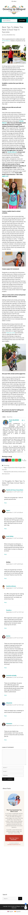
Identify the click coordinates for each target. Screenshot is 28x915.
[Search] (20, 898)
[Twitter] (24, 420)
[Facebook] (22, 420)
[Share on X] (6, 460)
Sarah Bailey (9, 536)
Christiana (9, 723)
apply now (5, 176)
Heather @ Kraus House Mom (14, 490)
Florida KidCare (6, 40)
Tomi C (8, 510)
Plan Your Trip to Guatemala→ (13, 838)
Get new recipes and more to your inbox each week (14, 18)
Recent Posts (9, 416)
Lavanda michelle (11, 675)
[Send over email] (19, 460)
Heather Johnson (11, 586)
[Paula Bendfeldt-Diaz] (5, 425)
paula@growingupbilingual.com (14, 844)
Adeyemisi (9, 703)
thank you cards (10, 332)
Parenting (6, 465)
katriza (8, 636)
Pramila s (8, 610)
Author (4, 416)
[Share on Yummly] (16, 460)
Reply (5, 502)
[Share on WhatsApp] (13, 460)
